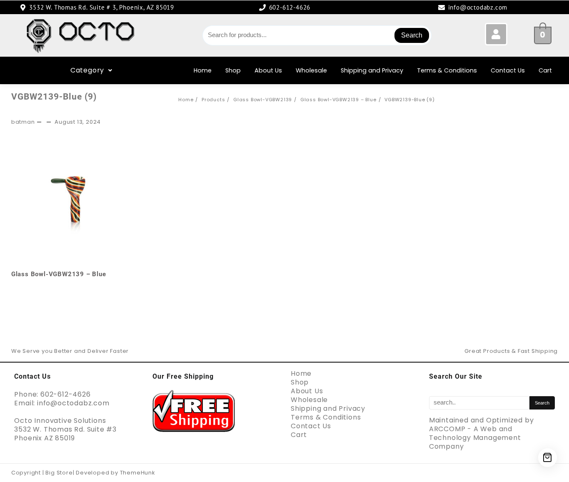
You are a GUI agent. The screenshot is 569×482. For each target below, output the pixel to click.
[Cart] (547, 457)
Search (411, 35)
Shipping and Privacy (372, 70)
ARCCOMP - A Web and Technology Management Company (475, 437)
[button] (91, 70)
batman (23, 122)
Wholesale (311, 70)
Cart (545, 70)
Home (203, 70)
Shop (233, 70)
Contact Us (508, 70)
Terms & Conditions (447, 70)
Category (87, 70)
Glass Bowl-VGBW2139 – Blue (58, 274)
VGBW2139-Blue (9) (54, 97)
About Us (268, 70)
